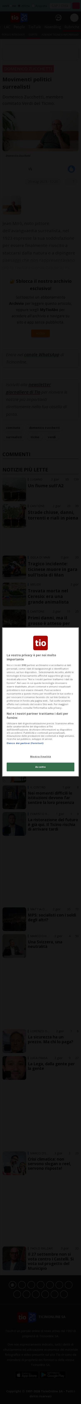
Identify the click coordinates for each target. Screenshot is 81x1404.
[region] (40, 701)
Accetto (40, 767)
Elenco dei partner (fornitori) (25, 743)
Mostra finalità (40, 756)
